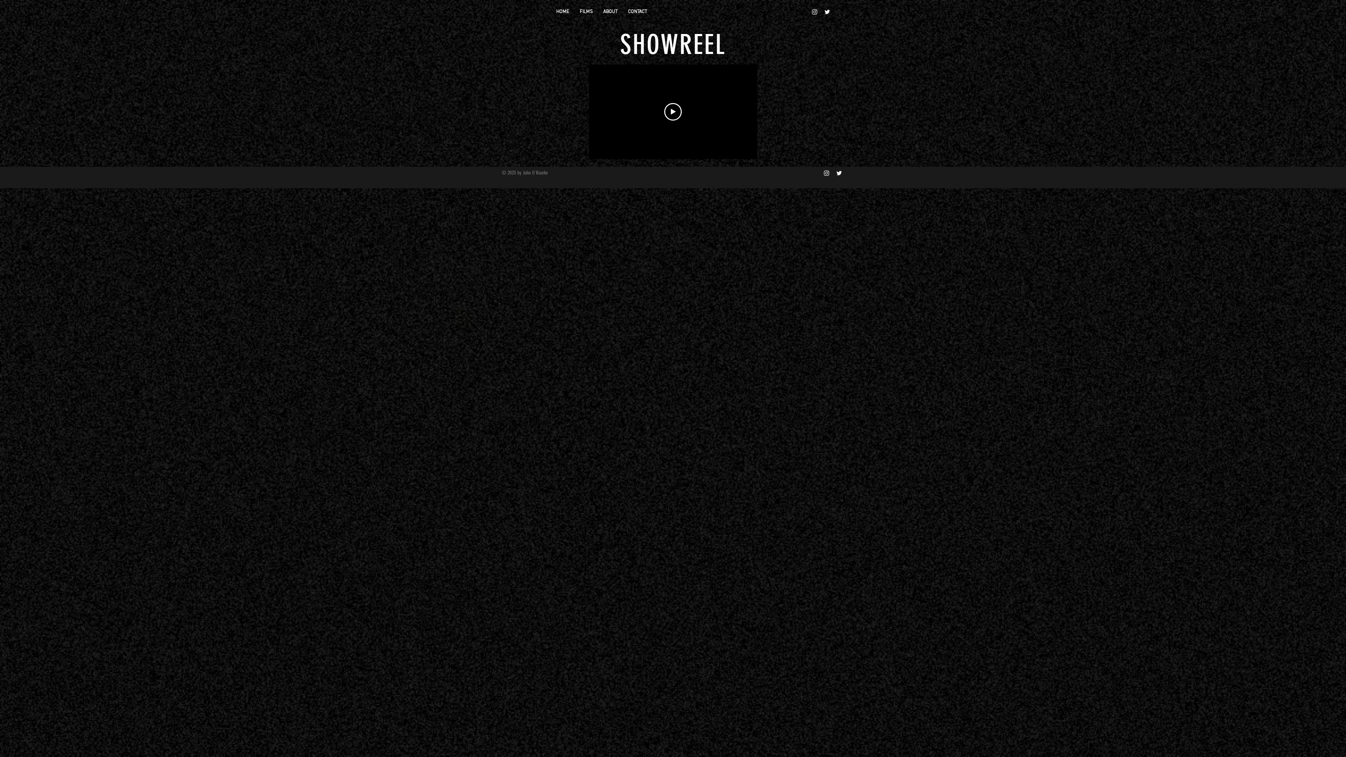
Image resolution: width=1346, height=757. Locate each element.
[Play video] (673, 112)
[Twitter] (827, 11)
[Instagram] (814, 11)
